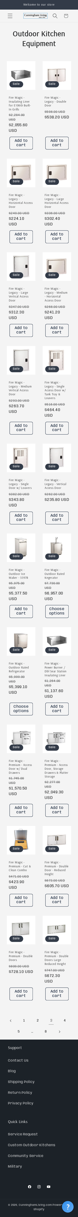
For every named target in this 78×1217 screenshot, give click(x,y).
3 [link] (51, 1021)
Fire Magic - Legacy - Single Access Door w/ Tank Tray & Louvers (55, 390)
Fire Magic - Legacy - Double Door (55, 101)
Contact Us (18, 1060)
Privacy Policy (21, 1103)
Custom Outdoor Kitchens (31, 1145)
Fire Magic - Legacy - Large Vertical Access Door (18, 294)
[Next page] (59, 1031)
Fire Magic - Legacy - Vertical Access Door (55, 484)
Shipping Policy (21, 1082)
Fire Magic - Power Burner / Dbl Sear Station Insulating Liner (56, 669)
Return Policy (20, 1093)
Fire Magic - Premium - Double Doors (21, 956)
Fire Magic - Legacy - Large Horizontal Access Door (57, 201)
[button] (10, 15)
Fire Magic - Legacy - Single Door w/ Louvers (20, 484)
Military (15, 1166)
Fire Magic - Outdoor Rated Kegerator (55, 573)
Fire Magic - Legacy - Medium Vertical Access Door (20, 388)
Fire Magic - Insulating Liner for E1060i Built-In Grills (20, 103)
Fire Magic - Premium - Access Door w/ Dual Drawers (20, 767)
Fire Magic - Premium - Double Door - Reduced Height (57, 868)
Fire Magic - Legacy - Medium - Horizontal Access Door (56, 294)
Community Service (25, 1156)
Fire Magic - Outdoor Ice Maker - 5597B (18, 573)
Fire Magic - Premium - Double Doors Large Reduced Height (57, 958)
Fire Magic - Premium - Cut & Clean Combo (20, 866)
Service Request (23, 1134)
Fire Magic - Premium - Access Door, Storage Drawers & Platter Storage (56, 768)
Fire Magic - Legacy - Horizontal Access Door (21, 201)
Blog (12, 1071)
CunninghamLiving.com (35, 1205)
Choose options (57, 611)
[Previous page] (10, 1020)
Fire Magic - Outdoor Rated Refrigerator (19, 667)
